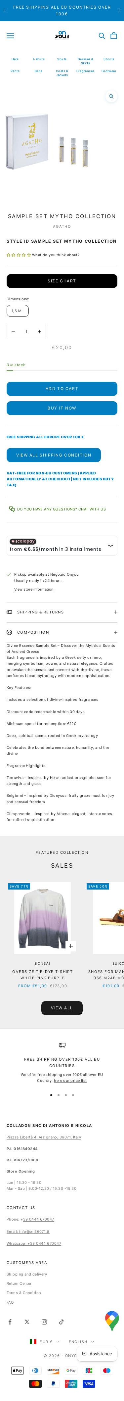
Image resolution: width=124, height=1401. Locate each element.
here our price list (70, 1080)
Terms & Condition (24, 1292)
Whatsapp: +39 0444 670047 (34, 1243)
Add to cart (62, 388)
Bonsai (42, 963)
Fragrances (85, 71)
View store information (33, 589)
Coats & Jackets (62, 73)
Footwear (109, 71)
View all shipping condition (53, 455)
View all (62, 1007)
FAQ (10, 1302)
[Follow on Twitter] (27, 1322)
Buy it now (62, 408)
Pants (15, 71)
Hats (15, 59)
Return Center (19, 1283)
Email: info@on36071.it (28, 1231)
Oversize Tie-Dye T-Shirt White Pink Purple (42, 974)
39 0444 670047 (38, 1219)
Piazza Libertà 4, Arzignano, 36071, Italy (44, 1137)
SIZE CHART (62, 280)
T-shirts (38, 59)
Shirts (62, 59)
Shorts (108, 59)
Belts (38, 71)
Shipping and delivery (27, 1274)
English (78, 1341)
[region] (62, 1063)
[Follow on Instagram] (44, 1322)
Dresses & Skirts (86, 61)
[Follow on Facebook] (10, 1322)
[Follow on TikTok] (61, 1322)
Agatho (62, 226)
